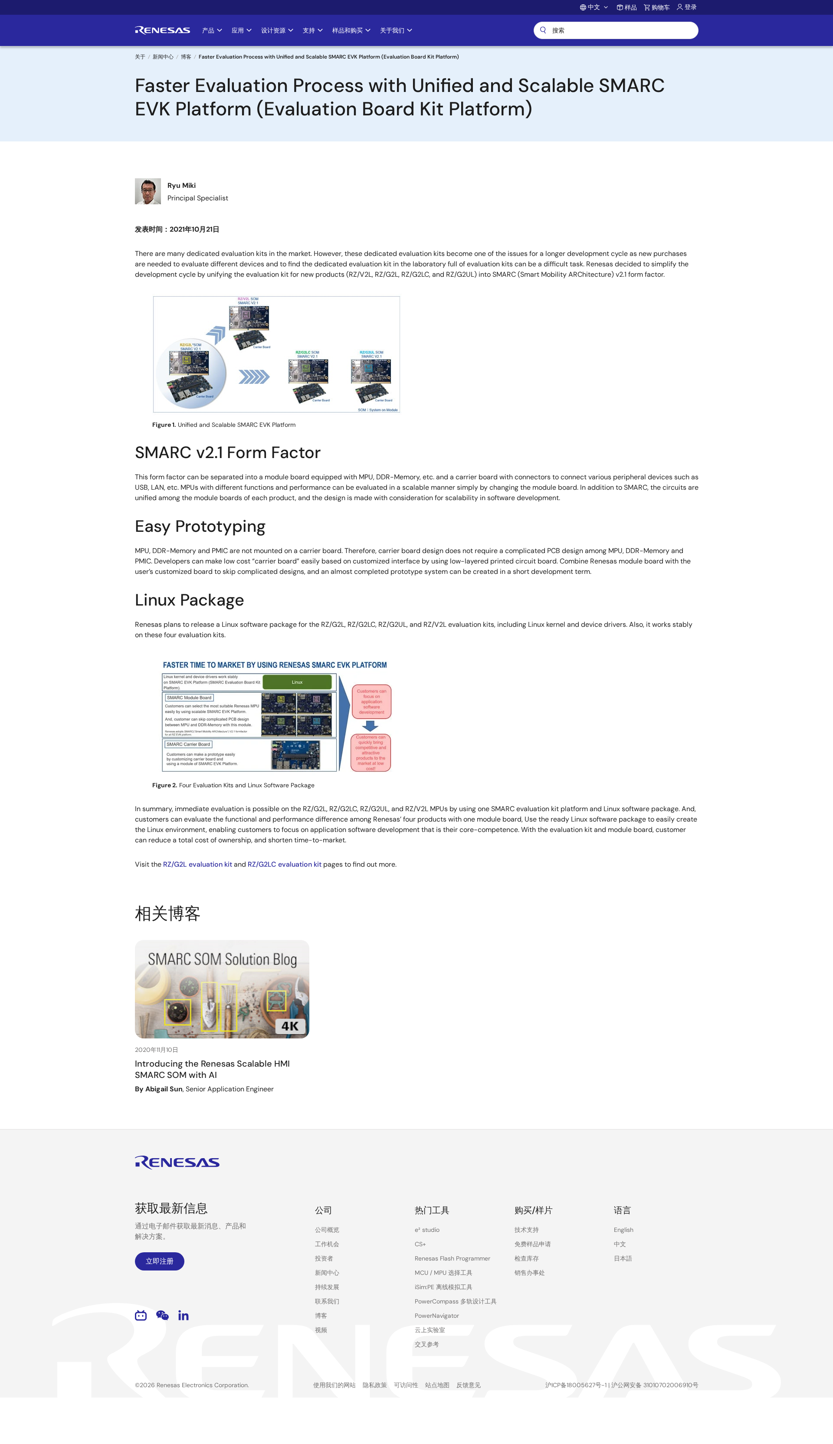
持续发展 (327, 1287)
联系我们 (327, 1301)
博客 (186, 56)
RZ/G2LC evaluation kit (284, 864)
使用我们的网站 (334, 1385)
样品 (631, 7)
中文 (620, 1244)
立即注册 (160, 1261)
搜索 (616, 30)
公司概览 (327, 1230)
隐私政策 (375, 1385)
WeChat (162, 1315)
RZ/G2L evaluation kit (197, 864)
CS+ (420, 1244)
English (623, 1230)
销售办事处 (530, 1273)
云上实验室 (430, 1330)
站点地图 (437, 1385)
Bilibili (141, 1315)
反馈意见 (468, 1385)
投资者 (324, 1258)
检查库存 (527, 1258)
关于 (140, 56)
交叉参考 (427, 1344)
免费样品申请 (533, 1244)
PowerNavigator (437, 1316)
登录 (691, 6)
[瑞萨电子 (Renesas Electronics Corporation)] (162, 30)
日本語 (623, 1258)
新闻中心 (163, 56)
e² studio (427, 1230)
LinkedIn (183, 1315)
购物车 (661, 7)
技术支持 (527, 1230)
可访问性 (406, 1385)
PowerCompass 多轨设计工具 (456, 1301)
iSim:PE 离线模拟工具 (443, 1287)
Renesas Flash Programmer (452, 1258)
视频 (321, 1330)
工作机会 (327, 1244)
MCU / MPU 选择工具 (443, 1273)
